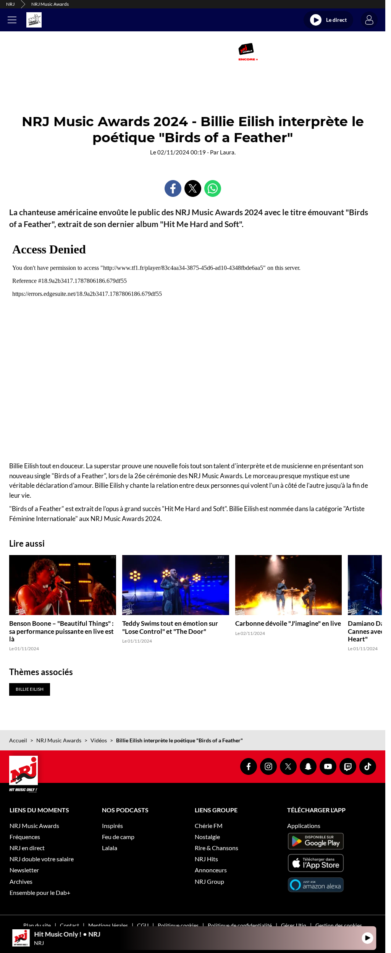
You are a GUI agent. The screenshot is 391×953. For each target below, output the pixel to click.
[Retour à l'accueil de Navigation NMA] (34, 20)
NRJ (10, 4)
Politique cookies (178, 925)
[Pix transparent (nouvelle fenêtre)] (130, 52)
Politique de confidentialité (240, 925)
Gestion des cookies (338, 925)
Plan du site (37, 925)
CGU (143, 925)
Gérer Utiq (293, 925)
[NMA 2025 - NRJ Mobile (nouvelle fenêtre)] (247, 51)
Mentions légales (108, 925)
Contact (69, 925)
